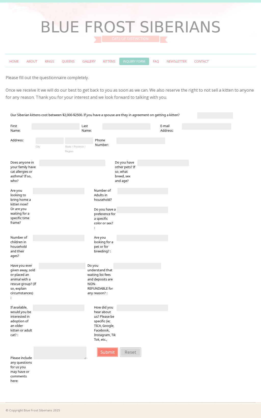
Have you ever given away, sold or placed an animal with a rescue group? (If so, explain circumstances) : (23, 281)
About (32, 61)
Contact (201, 61)
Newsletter (177, 61)
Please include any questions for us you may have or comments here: (21, 369)
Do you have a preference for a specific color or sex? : (105, 218)
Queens (68, 61)
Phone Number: (102, 142)
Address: (16, 140)
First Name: (15, 128)
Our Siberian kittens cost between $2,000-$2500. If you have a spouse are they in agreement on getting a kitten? (95, 115)
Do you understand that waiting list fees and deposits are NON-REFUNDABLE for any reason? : (100, 279)
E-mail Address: (166, 128)
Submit (107, 352)
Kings (49, 61)
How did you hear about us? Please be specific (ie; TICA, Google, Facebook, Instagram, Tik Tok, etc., (105, 323)
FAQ (156, 61)
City (38, 146)
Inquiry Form (134, 61)
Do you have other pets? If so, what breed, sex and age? (125, 171)
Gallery (89, 61)
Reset (130, 352)
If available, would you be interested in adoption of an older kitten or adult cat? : (21, 321)
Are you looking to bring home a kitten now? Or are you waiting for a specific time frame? (20, 206)
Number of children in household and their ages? (18, 246)
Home (14, 61)
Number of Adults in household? (103, 195)
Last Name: (87, 128)
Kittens (109, 61)
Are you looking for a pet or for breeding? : (103, 244)
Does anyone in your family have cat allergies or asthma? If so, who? (23, 171)
